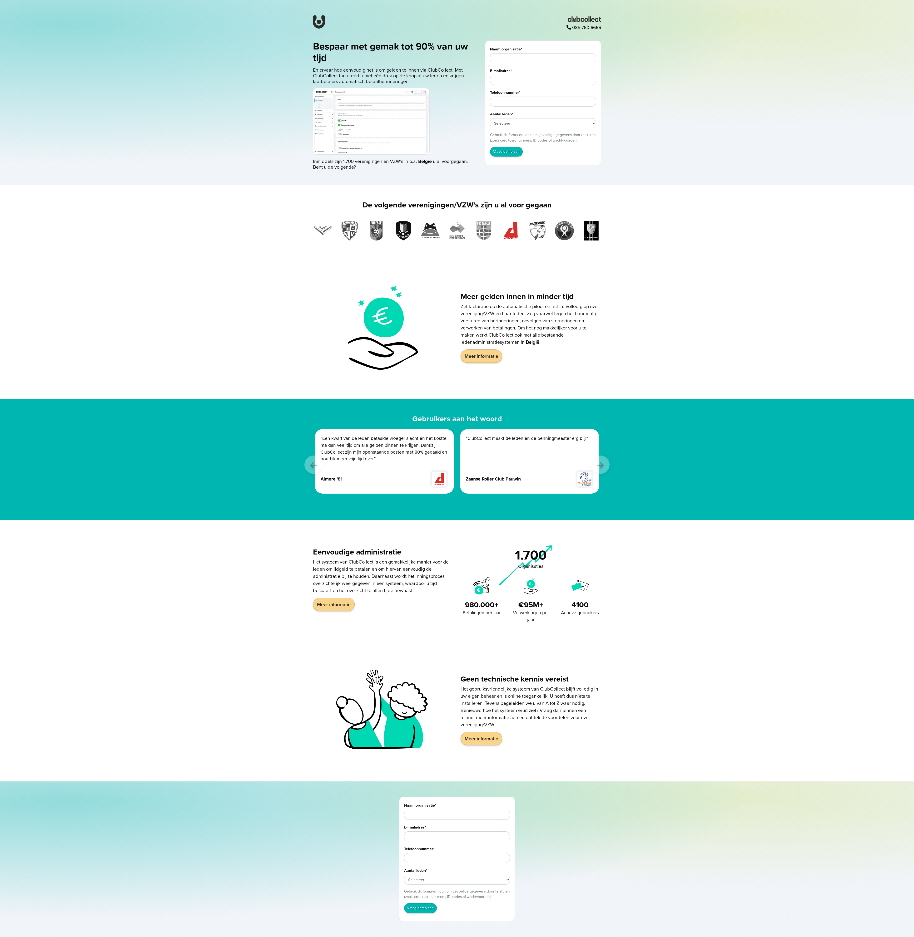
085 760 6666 (586, 27)
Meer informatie (481, 356)
